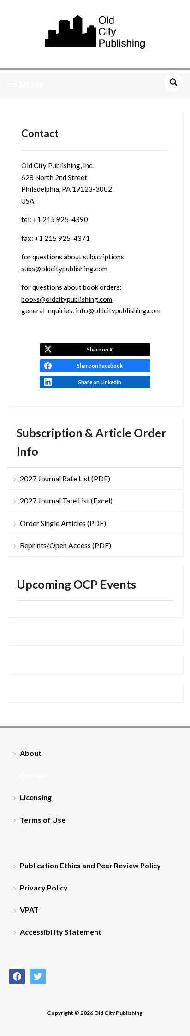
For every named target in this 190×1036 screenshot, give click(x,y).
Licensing (36, 797)
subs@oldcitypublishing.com (64, 268)
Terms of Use (42, 819)
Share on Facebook (100, 366)
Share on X (100, 349)
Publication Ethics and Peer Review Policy (90, 865)
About (31, 753)
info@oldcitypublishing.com (118, 310)
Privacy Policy (44, 887)
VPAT (29, 909)
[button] (25, 84)
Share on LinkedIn (99, 382)
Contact (34, 775)
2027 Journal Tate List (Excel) (66, 500)
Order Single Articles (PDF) (63, 523)
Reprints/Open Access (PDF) (65, 545)
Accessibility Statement (60, 931)
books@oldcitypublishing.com (66, 299)
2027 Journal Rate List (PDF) (65, 478)
